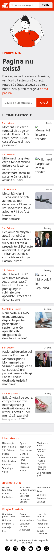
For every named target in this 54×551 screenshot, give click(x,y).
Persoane (41, 498)
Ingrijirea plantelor (41, 468)
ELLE (4, 531)
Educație (6, 464)
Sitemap (41, 502)
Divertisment (26, 450)
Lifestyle (24, 463)
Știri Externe (8, 450)
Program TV (8, 524)
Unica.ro (6, 520)
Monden (24, 454)
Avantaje (6, 527)
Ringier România (12, 509)
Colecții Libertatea (42, 532)
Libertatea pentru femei (8, 515)
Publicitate (7, 497)
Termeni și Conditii (25, 500)
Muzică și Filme (24, 458)
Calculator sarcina (25, 525)
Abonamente (43, 487)
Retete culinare (41, 456)
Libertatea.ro (10, 438)
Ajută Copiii (25, 530)
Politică (5, 454)
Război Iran (25, 447)
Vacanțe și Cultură (42, 450)
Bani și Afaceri (9, 457)
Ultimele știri (8, 443)
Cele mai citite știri (44, 474)
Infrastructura (9, 461)
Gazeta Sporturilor (25, 515)
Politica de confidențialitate (27, 488)
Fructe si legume (41, 462)
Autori (40, 491)
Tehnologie (7, 468)
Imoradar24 (43, 527)
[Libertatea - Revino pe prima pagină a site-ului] (4, 5)
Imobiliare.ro (43, 520)
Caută (46, 5)
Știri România (9, 447)
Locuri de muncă (41, 515)
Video (5, 472)
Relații (23, 470)
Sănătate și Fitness (42, 444)
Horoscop (24, 467)
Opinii (23, 443)
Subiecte (41, 495)
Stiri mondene (27, 520)
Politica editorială (24, 494)
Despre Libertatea (7, 488)
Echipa (5, 493)
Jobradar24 (42, 524)
